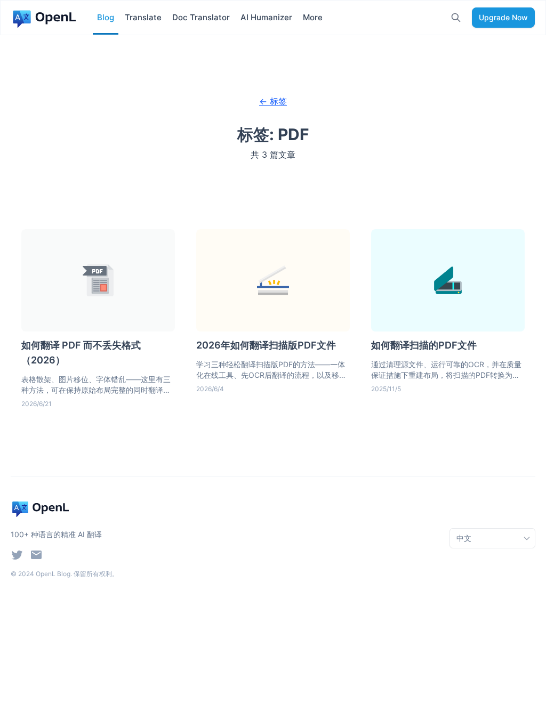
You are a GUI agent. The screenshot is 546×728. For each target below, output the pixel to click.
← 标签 (273, 101)
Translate (143, 17)
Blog (105, 17)
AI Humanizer (266, 17)
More (313, 17)
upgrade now (503, 17)
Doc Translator (201, 17)
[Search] (455, 17)
